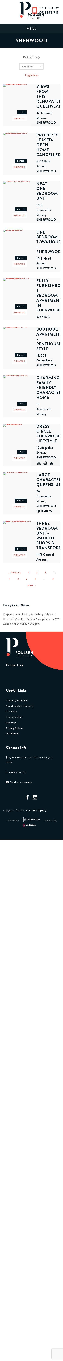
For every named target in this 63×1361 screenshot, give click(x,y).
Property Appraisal (17, 700)
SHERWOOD (19, 118)
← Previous (14, 572)
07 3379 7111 (49, 13)
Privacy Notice (14, 728)
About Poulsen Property (20, 705)
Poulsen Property (36, 810)
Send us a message (21, 782)
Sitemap (11, 722)
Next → (32, 585)
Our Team (11, 711)
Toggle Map (31, 75)
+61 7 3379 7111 (17, 772)
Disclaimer (12, 733)
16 (53, 578)
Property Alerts (14, 717)
